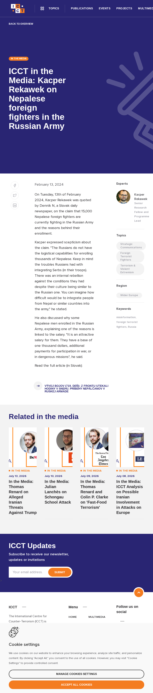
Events (104, 8)
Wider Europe (129, 295)
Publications (82, 8)
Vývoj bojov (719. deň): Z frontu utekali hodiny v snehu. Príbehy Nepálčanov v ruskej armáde (76, 388)
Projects (124, 8)
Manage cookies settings (76, 673)
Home (73, 617)
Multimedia (96, 617)
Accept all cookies (76, 684)
